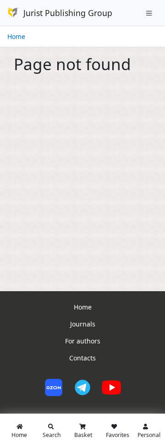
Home (16, 36)
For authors (82, 341)
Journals (82, 324)
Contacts (82, 358)
